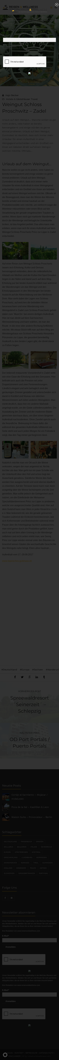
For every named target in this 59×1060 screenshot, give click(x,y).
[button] (5, 1055)
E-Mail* (6, 35)
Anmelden (11, 46)
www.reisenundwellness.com (29, 31)
